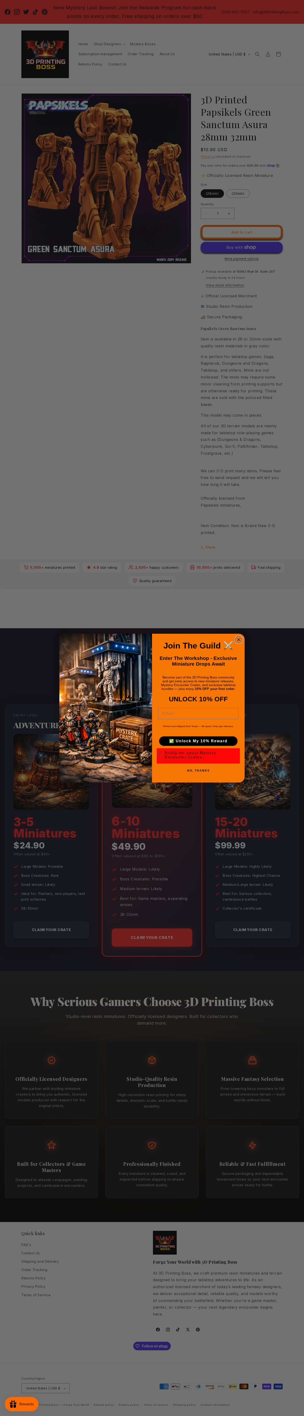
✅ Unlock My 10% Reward (198, 741)
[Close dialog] (238, 639)
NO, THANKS (198, 770)
